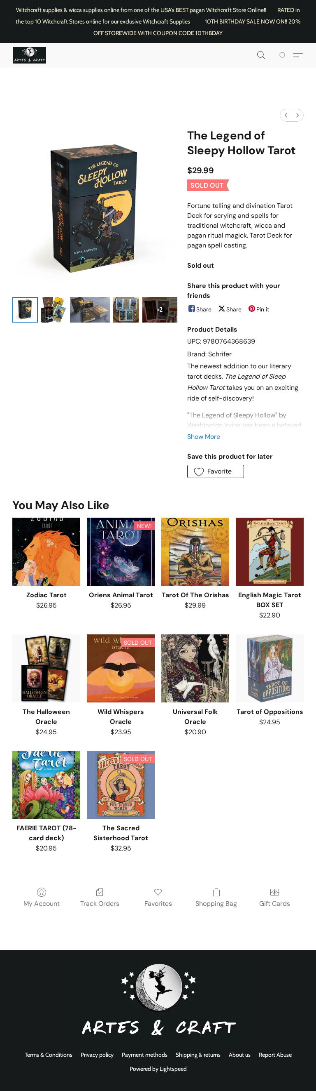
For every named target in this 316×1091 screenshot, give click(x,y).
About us (240, 1054)
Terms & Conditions (48, 1054)
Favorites (158, 903)
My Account (41, 903)
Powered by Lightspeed (158, 1068)
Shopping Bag (216, 903)
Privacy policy (97, 1054)
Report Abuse (275, 1054)
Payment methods (144, 1054)
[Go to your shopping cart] (284, 55)
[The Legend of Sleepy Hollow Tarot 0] (25, 310)
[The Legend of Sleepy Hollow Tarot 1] (54, 310)
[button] (29, 55)
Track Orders (99, 903)
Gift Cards (274, 903)
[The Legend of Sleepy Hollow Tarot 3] (126, 310)
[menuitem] (286, 115)
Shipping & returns (198, 1054)
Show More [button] (203, 436)
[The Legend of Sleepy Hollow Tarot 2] (90, 310)
